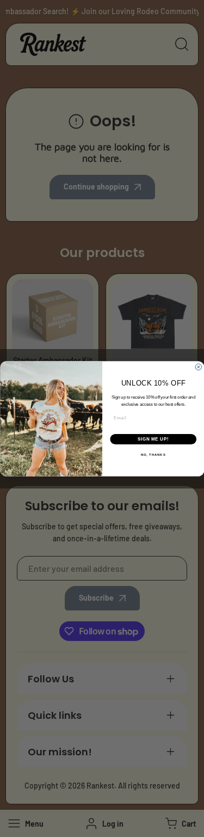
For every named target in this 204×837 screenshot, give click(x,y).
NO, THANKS (152, 455)
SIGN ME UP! (153, 439)
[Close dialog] (198, 367)
